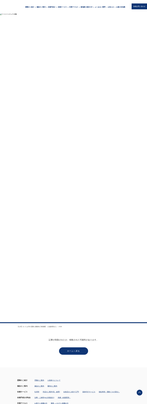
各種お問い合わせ (139, 6)
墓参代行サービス (88, 392)
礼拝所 (36, 392)
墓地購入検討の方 (87, 7)
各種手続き (51, 7)
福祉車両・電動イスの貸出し (109, 392)
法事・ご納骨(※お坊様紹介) (44, 397)
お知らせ (111, 7)
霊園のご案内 (39, 380)
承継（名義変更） (64, 397)
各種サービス (62, 7)
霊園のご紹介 (29, 7)
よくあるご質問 (100, 7)
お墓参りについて (54, 380)
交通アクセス (73, 7)
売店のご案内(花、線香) (51, 392)
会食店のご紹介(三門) (71, 392)
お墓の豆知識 (120, 7)
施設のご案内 (41, 7)
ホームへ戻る (73, 351)
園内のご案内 (52, 386)
